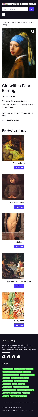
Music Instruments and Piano (11, 374)
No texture (15, 120)
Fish (26, 377)
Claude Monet (9, 349)
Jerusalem (6, 377)
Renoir (25, 349)
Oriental (27, 371)
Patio (20, 371)
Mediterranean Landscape (27, 374)
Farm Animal (7, 384)
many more (6, 352)
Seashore (30, 368)
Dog (14, 384)
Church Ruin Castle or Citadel (21, 387)
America (6, 396)
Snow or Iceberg (19, 368)
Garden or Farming (17, 377)
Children (7, 393)
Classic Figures (7, 387)
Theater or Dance (8, 368)
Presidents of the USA (9, 371)
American (26, 393)
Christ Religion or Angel (9, 390)
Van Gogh (18, 349)
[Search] (31, 9)
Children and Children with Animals (25, 390)
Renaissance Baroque (15, 22)
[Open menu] (3, 14)
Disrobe (21, 384)
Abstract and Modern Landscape (18, 396)
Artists (31, 410)
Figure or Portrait (8, 381)
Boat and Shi (16, 393)
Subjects (14, 410)
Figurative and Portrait (18, 105)
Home (4, 22)
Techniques (23, 410)
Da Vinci (30, 347)
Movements (5, 410)
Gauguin (30, 349)
